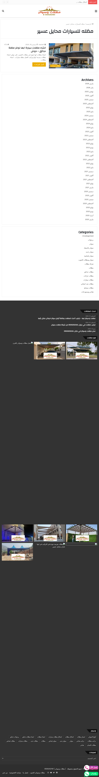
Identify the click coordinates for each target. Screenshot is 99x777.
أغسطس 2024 (88, 119)
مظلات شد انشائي (87, 284)
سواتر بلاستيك (88, 248)
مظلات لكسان (91, 745)
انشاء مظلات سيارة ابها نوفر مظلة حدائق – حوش (27, 49)
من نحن (5, 773)
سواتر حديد (89, 252)
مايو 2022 (89, 167)
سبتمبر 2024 (89, 115)
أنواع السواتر (92, 737)
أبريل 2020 (89, 215)
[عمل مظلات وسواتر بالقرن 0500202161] (17, 432)
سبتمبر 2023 (89, 135)
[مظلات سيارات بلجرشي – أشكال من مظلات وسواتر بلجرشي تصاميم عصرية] (17, 533)
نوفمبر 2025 (89, 92)
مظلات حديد (34, 741)
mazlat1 (41, 44)
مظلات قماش (11, 741)
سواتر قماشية (88, 256)
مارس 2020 (89, 219)
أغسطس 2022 (88, 159)
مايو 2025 (89, 111)
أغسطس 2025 (88, 103)
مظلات (91, 268)
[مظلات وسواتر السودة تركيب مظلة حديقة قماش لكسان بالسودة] (17, 552)
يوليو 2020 (89, 207)
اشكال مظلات (69, 737)
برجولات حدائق (14, 737)
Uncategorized (87, 236)
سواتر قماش (52, 741)
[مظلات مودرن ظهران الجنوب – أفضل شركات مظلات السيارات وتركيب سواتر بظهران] (81, 533)
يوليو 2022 (89, 163)
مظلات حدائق (88, 272)
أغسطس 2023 (88, 139)
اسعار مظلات (81, 737)
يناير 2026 (89, 88)
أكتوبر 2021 (89, 175)
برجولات (90, 240)
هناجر (82, 745)
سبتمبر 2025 (89, 100)
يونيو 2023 (89, 147)
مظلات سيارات (88, 280)
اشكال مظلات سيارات (55, 737)
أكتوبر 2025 (89, 96)
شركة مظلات (89, 264)
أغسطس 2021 (88, 179)
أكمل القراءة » (39, 64)
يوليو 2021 (89, 183)
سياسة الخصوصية (15, 773)
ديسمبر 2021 (88, 171)
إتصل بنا (25, 773)
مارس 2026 (89, 84)
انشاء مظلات (41, 737)
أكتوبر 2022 (89, 155)
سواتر (91, 244)
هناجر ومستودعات (87, 292)
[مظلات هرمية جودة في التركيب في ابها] (49, 552)
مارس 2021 (89, 187)
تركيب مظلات (92, 741)
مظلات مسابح (88, 288)
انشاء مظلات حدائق (28, 737)
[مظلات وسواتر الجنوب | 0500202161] (49, 10)
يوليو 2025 (89, 107)
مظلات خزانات (88, 276)
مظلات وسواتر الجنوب (37, 773)
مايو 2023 (89, 151)
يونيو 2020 (89, 211)
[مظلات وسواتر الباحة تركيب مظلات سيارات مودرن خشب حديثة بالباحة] (49, 351)
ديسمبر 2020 (88, 191)
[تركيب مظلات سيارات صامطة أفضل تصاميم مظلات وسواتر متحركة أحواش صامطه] (81, 634)
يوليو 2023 (89, 143)
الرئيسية (89, 24)
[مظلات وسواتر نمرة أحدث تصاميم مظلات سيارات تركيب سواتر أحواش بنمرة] (81, 351)
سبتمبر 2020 (89, 199)
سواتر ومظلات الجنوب (85, 260)
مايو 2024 (89, 127)
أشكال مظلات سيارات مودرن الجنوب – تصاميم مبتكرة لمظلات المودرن (63, 2)
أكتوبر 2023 (89, 131)
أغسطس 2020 (88, 203)
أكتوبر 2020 (89, 195)
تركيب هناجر (80, 741)
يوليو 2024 (89, 123)
